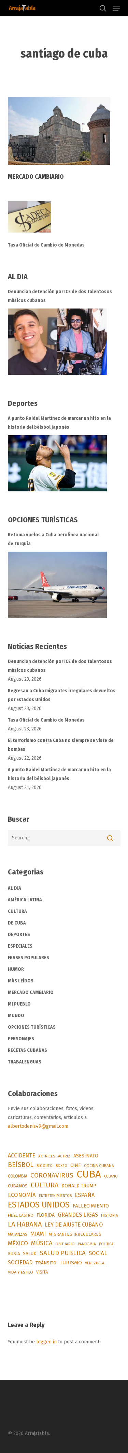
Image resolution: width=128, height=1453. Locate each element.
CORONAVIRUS (51, 1175)
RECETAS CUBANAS (27, 1050)
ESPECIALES (20, 946)
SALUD (30, 1254)
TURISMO (70, 1263)
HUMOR (16, 969)
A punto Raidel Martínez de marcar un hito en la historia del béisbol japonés (59, 422)
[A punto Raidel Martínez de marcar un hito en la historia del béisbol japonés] (57, 463)
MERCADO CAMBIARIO (31, 992)
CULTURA (17, 911)
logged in (46, 1342)
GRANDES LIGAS (78, 1215)
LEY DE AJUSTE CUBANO (74, 1224)
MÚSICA (41, 1243)
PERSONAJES (21, 1039)
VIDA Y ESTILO (20, 1272)
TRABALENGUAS (24, 1062)
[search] (102, 8)
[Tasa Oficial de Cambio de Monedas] (64, 220)
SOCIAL (98, 1253)
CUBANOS (18, 1186)
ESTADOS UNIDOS (39, 1204)
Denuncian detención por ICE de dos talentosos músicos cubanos (60, 296)
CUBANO (111, 1176)
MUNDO (16, 1015)
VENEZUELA (94, 1263)
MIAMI (38, 1234)
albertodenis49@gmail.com (38, 1126)
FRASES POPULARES (28, 958)
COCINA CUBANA (99, 1165)
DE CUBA (17, 923)
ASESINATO (85, 1156)
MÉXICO (18, 1243)
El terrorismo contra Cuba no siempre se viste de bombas (61, 745)
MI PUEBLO (19, 1004)
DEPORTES (19, 934)
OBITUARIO (65, 1244)
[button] (116, 8)
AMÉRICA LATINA (25, 900)
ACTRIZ (64, 1156)
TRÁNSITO (45, 1263)
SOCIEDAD (20, 1262)
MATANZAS (17, 1234)
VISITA (42, 1272)
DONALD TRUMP (78, 1186)
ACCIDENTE (21, 1155)
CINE (75, 1165)
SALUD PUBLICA (63, 1253)
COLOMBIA (17, 1176)
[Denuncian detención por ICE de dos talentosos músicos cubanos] (57, 342)
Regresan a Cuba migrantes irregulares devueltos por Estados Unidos (61, 695)
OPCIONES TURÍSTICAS (32, 1027)
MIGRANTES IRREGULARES (75, 1234)
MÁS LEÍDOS (20, 981)
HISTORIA (109, 1215)
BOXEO (61, 1165)
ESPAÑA (85, 1194)
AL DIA (14, 888)
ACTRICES (46, 1156)
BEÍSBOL (20, 1165)
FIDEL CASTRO (20, 1215)
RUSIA (14, 1253)
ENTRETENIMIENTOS (55, 1196)
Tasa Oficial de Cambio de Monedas (46, 245)
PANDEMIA (87, 1244)
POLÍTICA (106, 1244)
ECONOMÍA (22, 1194)
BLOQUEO (45, 1165)
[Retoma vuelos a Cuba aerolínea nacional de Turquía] (57, 585)
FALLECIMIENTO (91, 1206)
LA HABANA (25, 1224)
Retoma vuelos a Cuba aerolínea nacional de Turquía (53, 539)
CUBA (88, 1174)
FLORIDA (46, 1215)
